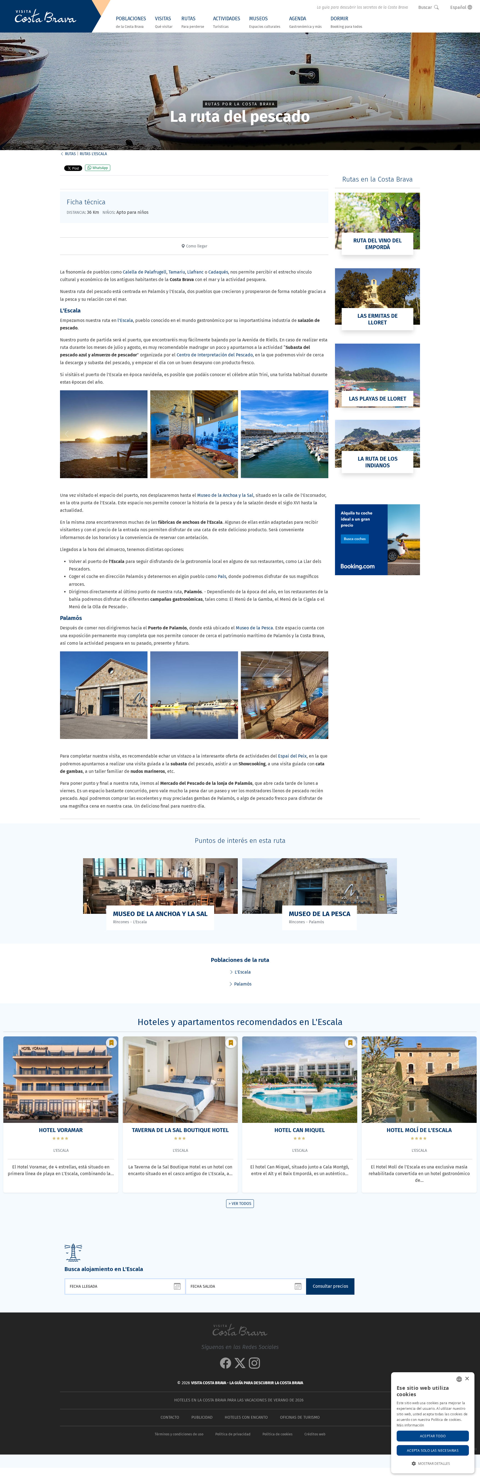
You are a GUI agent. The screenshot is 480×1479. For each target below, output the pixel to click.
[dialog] (432, 1422)
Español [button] (459, 7)
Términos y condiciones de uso (179, 1434)
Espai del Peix (292, 756)
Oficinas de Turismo (300, 1417)
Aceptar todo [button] (433, 1436)
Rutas (70, 154)
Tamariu (177, 272)
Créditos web (314, 1434)
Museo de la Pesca (254, 628)
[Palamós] (104, 695)
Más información (410, 1425)
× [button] (467, 1379)
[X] (240, 1366)
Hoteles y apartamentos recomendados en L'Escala (240, 1022)
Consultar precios (330, 1286)
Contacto (170, 1417)
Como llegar (196, 246)
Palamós (242, 984)
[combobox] (459, 1379)
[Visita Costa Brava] (45, 16)
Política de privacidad (233, 1434)
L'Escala (242, 972)
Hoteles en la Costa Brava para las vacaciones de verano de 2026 (239, 1400)
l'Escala (125, 320)
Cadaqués (218, 272)
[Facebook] (225, 1366)
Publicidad (201, 1417)
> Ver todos (240, 1203)
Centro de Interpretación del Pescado (215, 355)
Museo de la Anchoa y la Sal (225, 495)
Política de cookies (277, 1434)
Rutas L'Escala (93, 154)
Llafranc (195, 272)
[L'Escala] (104, 434)
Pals (222, 576)
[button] (322, 434)
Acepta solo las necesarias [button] (433, 1450)
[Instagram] (254, 1366)
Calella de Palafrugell (144, 272)
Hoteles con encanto (246, 1417)
